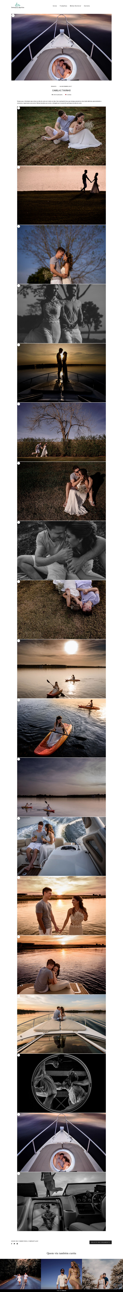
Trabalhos (63, 6)
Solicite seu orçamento (100, 1242)
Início (55, 6)
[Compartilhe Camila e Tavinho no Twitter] (14, 1243)
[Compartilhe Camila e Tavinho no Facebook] (11, 1243)
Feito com (61, 1290)
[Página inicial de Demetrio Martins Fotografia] (21, 5)
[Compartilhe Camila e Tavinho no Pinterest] (17, 1243)
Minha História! (75, 6)
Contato (87, 6)
